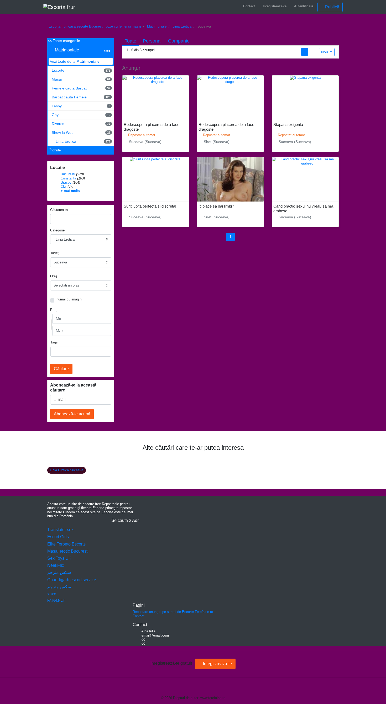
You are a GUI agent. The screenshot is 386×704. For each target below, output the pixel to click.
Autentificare (303, 6)
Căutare (61, 369)
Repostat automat (141, 135)
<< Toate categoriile (64, 41)
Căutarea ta (59, 210)
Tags (54, 342)
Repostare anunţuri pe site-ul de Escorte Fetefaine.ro (173, 612)
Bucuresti (68, 174)
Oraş (54, 276)
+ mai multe (70, 191)
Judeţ (54, 253)
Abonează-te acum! (72, 414)
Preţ (53, 310)
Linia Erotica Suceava (66, 470)
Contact (248, 6)
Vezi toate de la (75, 61)
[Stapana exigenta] (305, 78)
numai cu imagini (69, 299)
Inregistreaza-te (274, 6)
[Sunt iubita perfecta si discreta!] (155, 159)
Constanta (68, 178)
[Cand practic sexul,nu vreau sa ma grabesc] (305, 161)
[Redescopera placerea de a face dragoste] (155, 79)
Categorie (57, 230)
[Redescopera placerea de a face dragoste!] (230, 79)
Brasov (66, 182)
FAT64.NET (56, 600)
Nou (325, 52)
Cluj (63, 186)
